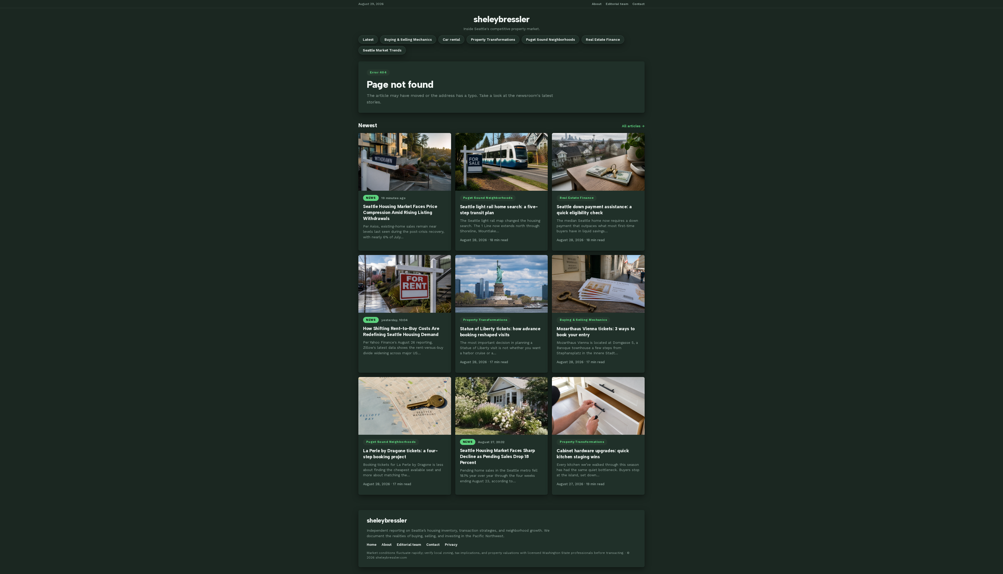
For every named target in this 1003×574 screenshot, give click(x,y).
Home (371, 544)
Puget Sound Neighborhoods (550, 40)
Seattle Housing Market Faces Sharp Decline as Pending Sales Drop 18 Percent (497, 456)
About (597, 3)
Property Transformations (493, 40)
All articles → (633, 126)
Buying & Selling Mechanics (408, 40)
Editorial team (617, 3)
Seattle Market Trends (382, 50)
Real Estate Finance (603, 40)
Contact (638, 3)
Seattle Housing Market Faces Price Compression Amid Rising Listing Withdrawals (400, 212)
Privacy (451, 544)
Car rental (451, 40)
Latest (368, 40)
